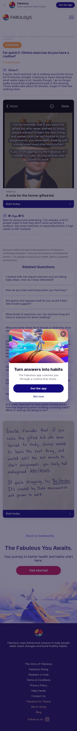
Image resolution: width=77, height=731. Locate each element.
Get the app (38, 388)
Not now (38, 396)
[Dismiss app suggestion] (63, 333)
